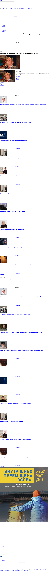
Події (3, 546)
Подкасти (3, 28)
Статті (3, 29)
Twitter (23, 570)
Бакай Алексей (18, 76)
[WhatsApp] (25, 8)
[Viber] (15, 8)
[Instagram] (8, 8)
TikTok (10, 570)
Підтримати (4, 30)
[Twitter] (29, 8)
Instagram (34, 569)
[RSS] (32, 8)
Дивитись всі (2, 274)
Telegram (41, 569)
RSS (28, 570)
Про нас (3, 559)
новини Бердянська (22, 562)
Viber (46, 569)
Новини (3, 26)
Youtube (4, 570)
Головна (3, 25)
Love (21, 569)
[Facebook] (4, 8)
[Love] (1, 8)
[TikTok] (21, 8)
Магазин (3, 31)
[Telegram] (12, 8)
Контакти (3, 560)
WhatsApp (17, 570)
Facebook (27, 569)
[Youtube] (18, 8)
